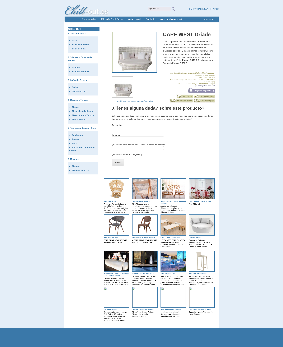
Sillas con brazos (80, 44)
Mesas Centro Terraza (83, 115)
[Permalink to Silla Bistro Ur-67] (116, 234)
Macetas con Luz (80, 170)
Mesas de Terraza (79, 100)
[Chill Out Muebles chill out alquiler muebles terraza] (87, 14)
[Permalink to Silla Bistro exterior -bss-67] (145, 234)
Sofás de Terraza (78, 80)
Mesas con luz (79, 119)
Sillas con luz (78, 49)
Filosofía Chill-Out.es (112, 19)
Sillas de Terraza (78, 33)
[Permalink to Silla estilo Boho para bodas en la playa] (173, 198)
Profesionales (89, 19)
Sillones (76, 67)
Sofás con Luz (79, 91)
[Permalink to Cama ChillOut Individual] (173, 234)
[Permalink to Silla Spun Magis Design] (173, 306)
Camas (75, 139)
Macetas (74, 159)
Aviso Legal (134, 19)
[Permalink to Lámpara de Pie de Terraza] (145, 271)
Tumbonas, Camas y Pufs (83, 128)
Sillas (75, 40)
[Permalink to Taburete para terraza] (202, 271)
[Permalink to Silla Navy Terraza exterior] (202, 306)
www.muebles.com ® (171, 19)
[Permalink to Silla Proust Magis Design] (145, 306)
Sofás (75, 87)
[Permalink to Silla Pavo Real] (116, 198)
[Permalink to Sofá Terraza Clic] (173, 271)
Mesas (75, 107)
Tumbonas (77, 135)
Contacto (150, 19)
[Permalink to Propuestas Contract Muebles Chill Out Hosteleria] (116, 271)
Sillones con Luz (80, 71)
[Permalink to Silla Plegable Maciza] (145, 198)
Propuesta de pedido (203, 91)
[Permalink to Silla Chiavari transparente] (202, 198)
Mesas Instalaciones (82, 111)
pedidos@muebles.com (205, 86)
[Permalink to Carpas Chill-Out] (116, 306)
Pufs (74, 143)
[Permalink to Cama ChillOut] (202, 234)
